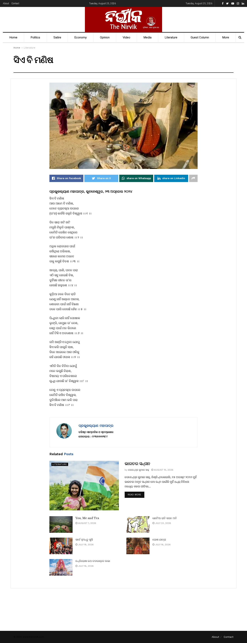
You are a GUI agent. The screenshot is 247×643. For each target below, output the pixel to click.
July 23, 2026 (162, 523)
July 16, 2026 (162, 544)
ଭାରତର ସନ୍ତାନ (137, 463)
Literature (171, 37)
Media (147, 37)
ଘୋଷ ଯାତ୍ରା (159, 539)
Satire (57, 37)
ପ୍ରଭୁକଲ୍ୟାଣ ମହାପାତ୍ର (96, 426)
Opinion (105, 37)
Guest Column (200, 37)
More (225, 37)
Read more (134, 494)
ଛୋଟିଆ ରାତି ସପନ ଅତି (164, 518)
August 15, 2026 (163, 469)
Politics (35, 37)
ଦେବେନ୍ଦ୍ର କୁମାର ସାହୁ (138, 469)
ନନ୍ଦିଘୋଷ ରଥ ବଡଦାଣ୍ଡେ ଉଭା (92, 561)
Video (126, 37)
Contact (15, 3)
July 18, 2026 (85, 544)
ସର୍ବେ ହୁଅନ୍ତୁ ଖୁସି (84, 539)
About (6, 3)
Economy (80, 37)
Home (13, 37)
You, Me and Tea (87, 518)
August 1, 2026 (86, 523)
